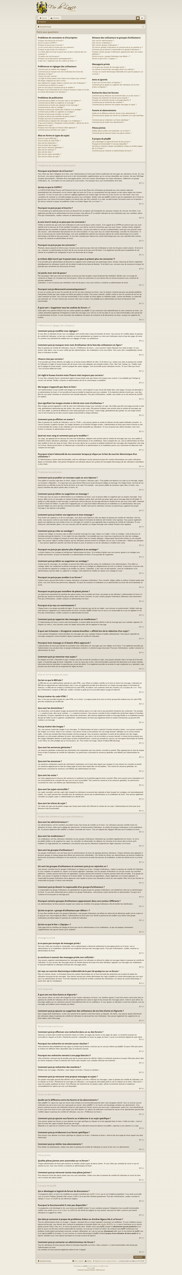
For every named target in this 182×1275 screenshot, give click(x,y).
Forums (44, 18)
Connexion (42, 22)
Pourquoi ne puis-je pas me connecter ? (52, 49)
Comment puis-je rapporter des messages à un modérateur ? (59, 121)
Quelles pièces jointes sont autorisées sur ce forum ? (111, 131)
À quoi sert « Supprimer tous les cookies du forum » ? (57, 61)
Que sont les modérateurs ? (102, 43)
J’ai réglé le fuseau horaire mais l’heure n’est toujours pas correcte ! (62, 78)
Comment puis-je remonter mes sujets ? (52, 130)
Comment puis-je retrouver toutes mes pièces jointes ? (111, 133)
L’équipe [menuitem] (89, 1261)
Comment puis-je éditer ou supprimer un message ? (56, 103)
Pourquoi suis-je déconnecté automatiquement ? (55, 59)
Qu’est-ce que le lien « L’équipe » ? (104, 59)
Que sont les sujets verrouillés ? (49, 154)
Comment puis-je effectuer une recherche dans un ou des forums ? (116, 96)
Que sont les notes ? (45, 152)
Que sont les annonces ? (47, 150)
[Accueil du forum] (56, 7)
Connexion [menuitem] (142, 18)
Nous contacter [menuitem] (79, 1261)
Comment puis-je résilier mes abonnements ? (108, 122)
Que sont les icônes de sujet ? (49, 156)
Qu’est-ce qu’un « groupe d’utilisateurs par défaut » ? (111, 56)
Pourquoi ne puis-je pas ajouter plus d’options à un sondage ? (60, 109)
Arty (93, 1268)
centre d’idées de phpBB (66, 1210)
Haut (142, 183)
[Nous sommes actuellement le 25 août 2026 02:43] (143, 27)
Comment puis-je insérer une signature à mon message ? (58, 105)
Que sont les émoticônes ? (47, 143)
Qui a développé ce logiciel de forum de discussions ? (111, 142)
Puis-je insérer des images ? (48, 145)
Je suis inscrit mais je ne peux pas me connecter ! (56, 47)
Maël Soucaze (100, 1270)
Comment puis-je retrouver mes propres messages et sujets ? (114, 105)
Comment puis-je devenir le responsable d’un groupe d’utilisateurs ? (116, 49)
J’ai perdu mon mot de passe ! (49, 56)
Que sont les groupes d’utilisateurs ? (105, 45)
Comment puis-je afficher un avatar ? (51, 85)
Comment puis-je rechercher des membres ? (108, 102)
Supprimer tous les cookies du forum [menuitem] (106, 1261)
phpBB (139, 394)
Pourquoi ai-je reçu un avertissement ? (51, 119)
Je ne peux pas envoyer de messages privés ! (108, 67)
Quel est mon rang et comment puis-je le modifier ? (56, 87)
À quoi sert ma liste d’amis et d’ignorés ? (106, 82)
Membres (56, 18)
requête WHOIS (106, 1224)
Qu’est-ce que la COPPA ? (47, 43)
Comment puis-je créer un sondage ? (51, 107)
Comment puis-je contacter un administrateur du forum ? (112, 151)
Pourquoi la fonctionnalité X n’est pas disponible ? (110, 144)
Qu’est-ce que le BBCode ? (47, 138)
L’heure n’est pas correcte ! (47, 76)
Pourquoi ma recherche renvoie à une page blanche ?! (111, 100)
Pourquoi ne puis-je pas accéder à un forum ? (54, 114)
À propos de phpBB (51, 1199)
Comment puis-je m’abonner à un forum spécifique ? (111, 120)
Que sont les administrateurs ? (103, 41)
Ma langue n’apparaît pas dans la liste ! (52, 81)
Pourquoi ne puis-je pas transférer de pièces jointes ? (57, 116)
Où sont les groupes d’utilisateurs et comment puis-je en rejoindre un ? (117, 47)
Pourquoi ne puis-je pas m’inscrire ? (51, 45)
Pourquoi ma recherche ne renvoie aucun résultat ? (110, 98)
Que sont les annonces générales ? (50, 147)
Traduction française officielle (86, 1270)
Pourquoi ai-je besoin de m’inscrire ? (51, 41)
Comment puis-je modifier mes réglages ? (53, 69)
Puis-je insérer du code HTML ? (49, 141)
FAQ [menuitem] (139, 18)
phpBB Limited (95, 1194)
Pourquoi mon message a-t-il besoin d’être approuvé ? (57, 128)
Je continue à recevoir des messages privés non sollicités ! (113, 69)
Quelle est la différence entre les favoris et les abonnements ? (114, 113)
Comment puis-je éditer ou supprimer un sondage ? (56, 112)
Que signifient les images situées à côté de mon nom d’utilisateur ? (62, 83)
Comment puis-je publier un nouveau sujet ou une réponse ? (59, 101)
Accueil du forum (45, 1261)
